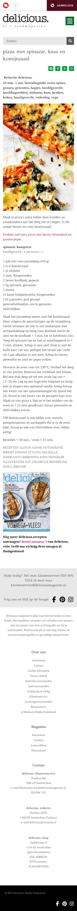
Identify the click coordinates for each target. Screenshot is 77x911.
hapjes (35, 88)
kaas (47, 92)
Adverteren (38, 660)
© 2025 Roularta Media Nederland (25, 893)
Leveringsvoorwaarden (38, 701)
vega (54, 97)
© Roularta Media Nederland (38, 712)
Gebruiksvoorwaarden (38, 681)
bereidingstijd (35, 83)
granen (8, 88)
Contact (38, 665)
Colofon (38, 740)
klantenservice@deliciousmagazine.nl (38, 585)
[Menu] (70, 21)
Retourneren (38, 707)
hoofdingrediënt (15, 92)
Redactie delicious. (18, 77)
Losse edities (38, 745)
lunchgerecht (24, 97)
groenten (22, 88)
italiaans (35, 92)
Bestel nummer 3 (34, 541)
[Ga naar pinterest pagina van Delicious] (61, 599)
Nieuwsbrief (38, 750)
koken (7, 97)
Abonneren (38, 735)
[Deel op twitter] (64, 68)
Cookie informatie (39, 670)
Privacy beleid (38, 676)
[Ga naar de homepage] (26, 18)
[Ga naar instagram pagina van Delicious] (69, 599)
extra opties (56, 83)
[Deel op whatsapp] (71, 68)
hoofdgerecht (52, 88)
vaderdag (42, 97)
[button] (62, 5)
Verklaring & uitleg (38, 691)
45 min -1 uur (13, 83)
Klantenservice (39, 696)
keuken (57, 92)
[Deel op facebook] (57, 68)
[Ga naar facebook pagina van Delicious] (53, 599)
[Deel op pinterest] (50, 68)
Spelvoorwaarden (38, 686)
